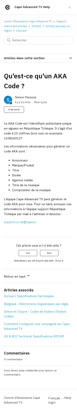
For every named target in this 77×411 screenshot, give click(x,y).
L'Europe (21, 30)
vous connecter (28, 370)
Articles (36, 26)
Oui (28, 252)
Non (49, 252)
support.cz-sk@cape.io (20, 222)
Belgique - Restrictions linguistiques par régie (36, 304)
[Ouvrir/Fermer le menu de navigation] (69, 7)
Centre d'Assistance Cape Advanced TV (28, 21)
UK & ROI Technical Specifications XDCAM (34, 336)
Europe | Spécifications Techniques (29, 296)
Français (54, 398)
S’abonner (14, 109)
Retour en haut (15, 276)
